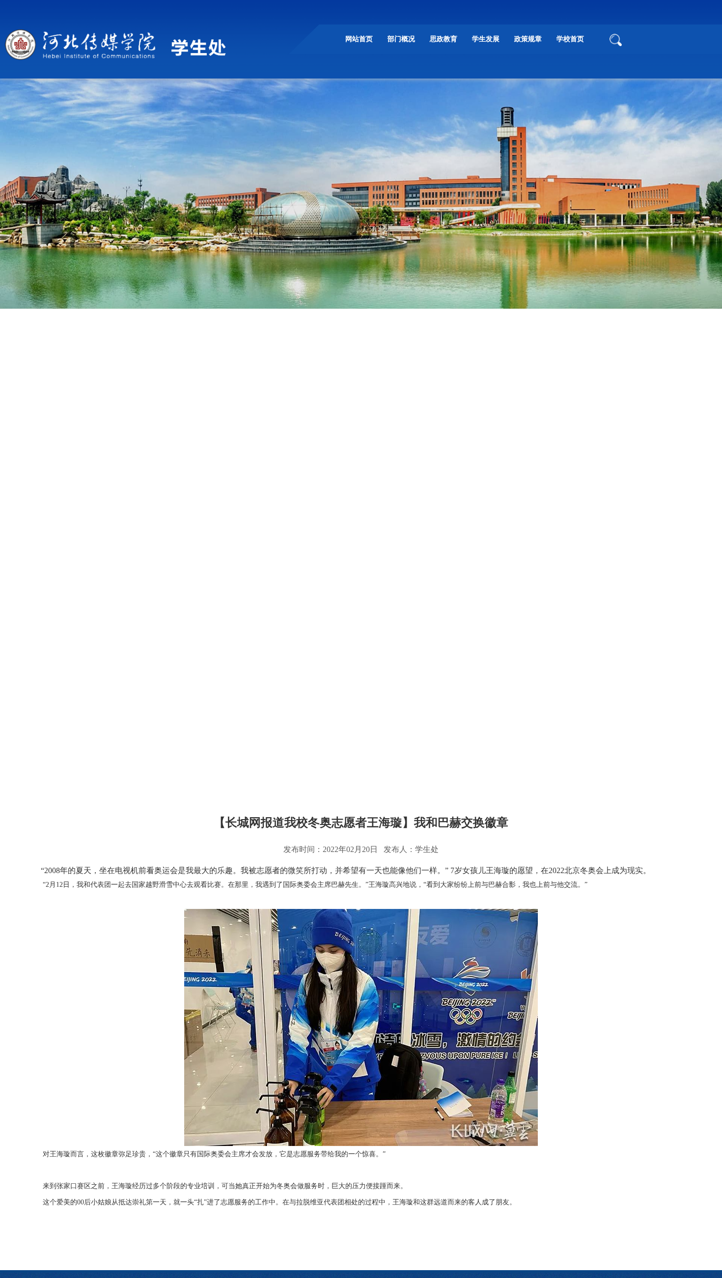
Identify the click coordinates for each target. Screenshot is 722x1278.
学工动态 (173, 750)
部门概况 (401, 39)
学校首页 (570, 39)
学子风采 (219, 750)
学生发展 (486, 39)
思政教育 (443, 39)
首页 (89, 750)
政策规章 (528, 39)
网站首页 (359, 39)
